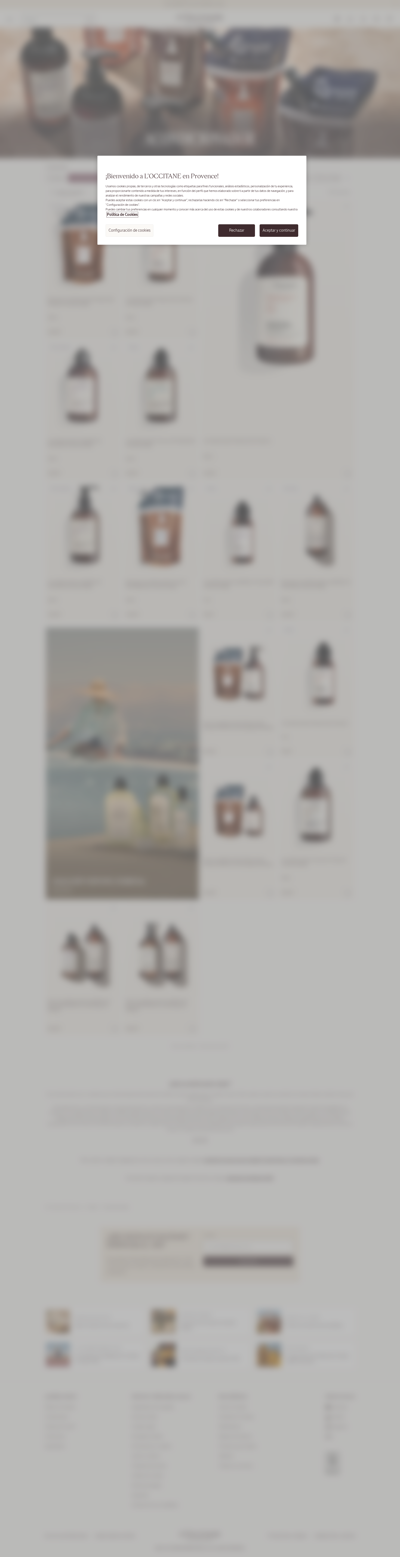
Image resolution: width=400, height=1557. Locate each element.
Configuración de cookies (129, 230)
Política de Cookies (122, 214)
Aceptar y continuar (279, 230)
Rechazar (236, 230)
